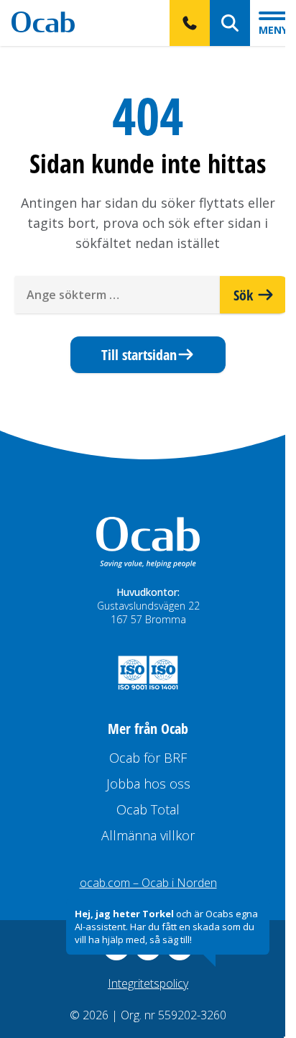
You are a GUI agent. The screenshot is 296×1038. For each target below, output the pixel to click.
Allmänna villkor (148, 835)
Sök (244, 294)
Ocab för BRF (148, 757)
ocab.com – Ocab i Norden (148, 883)
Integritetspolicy (148, 983)
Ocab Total (148, 809)
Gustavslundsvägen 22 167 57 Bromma (148, 612)
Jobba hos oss (148, 783)
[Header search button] (230, 23)
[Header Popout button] (190, 23)
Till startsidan (139, 354)
